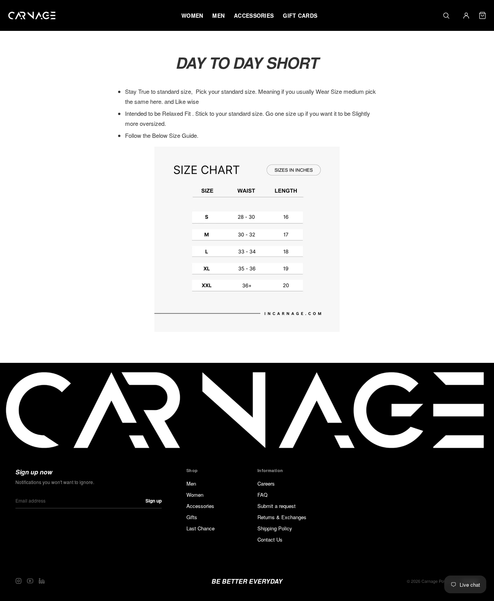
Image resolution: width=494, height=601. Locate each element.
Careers (266, 483)
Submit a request (276, 506)
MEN (218, 15)
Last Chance (200, 528)
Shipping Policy (274, 528)
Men (191, 483)
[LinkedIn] (42, 581)
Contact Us (270, 539)
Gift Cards (300, 15)
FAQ (262, 494)
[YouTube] (30, 581)
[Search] (446, 15)
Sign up (153, 500)
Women (194, 494)
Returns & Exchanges (281, 517)
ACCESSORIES (254, 15)
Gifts (191, 517)
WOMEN (192, 15)
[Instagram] (18, 581)
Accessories (200, 506)
